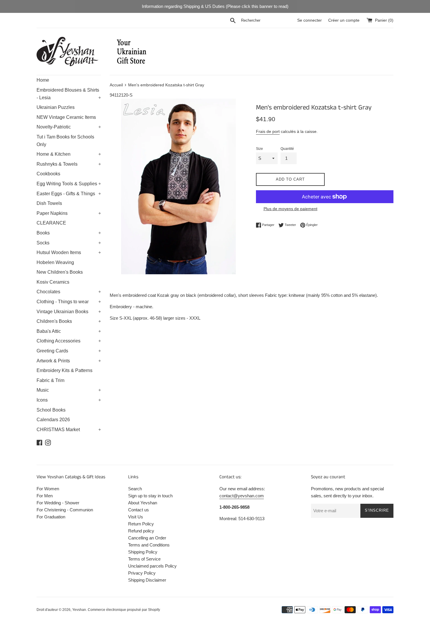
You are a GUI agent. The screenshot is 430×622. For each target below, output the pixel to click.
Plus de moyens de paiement (290, 208)
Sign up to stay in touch (150, 495)
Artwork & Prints (69, 360)
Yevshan (79, 610)
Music (69, 390)
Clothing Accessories (69, 340)
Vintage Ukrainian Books (69, 311)
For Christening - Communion (65, 509)
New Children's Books (60, 272)
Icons (69, 399)
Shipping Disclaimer (147, 580)
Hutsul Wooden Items (69, 252)
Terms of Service (144, 558)
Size (259, 149)
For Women (48, 488)
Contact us (138, 509)
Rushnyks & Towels (69, 164)
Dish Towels (49, 203)
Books (69, 232)
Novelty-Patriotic (69, 126)
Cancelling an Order (147, 537)
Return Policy (141, 523)
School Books (51, 409)
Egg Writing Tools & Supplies (69, 183)
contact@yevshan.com (241, 495)
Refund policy (141, 530)
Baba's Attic (69, 331)
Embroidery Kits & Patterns (64, 370)
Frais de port (268, 131)
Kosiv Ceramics (53, 282)
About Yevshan (142, 502)
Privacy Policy (142, 572)
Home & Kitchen (69, 154)
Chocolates (69, 291)
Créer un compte (344, 20)
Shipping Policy (142, 551)
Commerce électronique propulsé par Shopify (124, 610)
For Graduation (51, 516)
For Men (45, 495)
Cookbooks (48, 173)
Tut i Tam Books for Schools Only (65, 140)
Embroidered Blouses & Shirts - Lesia (69, 94)
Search (135, 488)
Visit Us (135, 516)
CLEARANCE (51, 222)
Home (43, 80)
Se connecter (309, 20)
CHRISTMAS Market (69, 429)
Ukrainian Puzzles (56, 107)
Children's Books (69, 321)
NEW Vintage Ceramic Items (66, 117)
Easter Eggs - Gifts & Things (69, 193)
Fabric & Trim (50, 380)
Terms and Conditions (149, 544)
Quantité (287, 149)
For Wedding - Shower (58, 502)
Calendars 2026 (53, 419)
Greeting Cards (69, 350)
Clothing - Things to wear (69, 301)
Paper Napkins (69, 213)
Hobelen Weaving (55, 262)
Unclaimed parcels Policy (152, 565)
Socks (69, 242)
